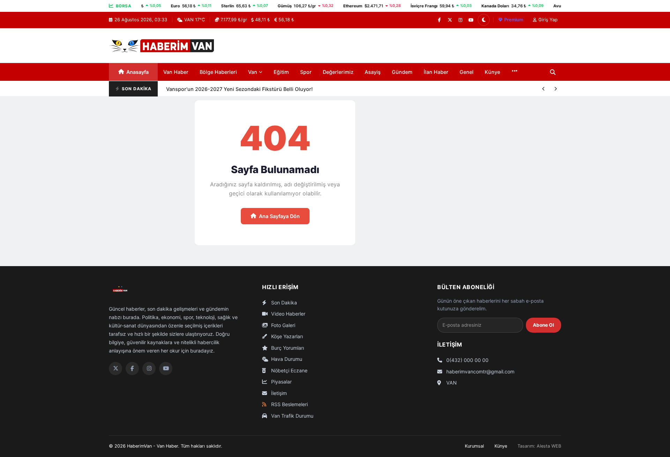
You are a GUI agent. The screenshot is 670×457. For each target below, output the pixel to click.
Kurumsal (474, 446)
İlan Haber (436, 72)
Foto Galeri (282, 325)
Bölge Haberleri (218, 72)
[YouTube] (471, 20)
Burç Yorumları (287, 348)
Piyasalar (281, 382)
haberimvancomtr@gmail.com (479, 371)
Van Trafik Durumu (291, 416)
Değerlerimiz (338, 72)
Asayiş (373, 72)
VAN (451, 383)
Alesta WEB (549, 446)
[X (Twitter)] (450, 20)
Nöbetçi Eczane (288, 370)
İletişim (278, 393)
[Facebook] (439, 20)
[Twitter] (115, 368)
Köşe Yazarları (286, 336)
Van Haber (175, 72)
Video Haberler (287, 314)
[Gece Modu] (484, 20)
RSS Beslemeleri (289, 404)
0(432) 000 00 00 (467, 360)
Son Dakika (283, 302)
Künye (492, 72)
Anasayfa (137, 72)
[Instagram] (460, 20)
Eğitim (281, 72)
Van (252, 72)
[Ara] (553, 72)
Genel (467, 72)
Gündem (402, 72)
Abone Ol (543, 325)
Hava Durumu (286, 359)
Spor (306, 72)
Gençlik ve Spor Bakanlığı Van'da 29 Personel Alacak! (230, 96)
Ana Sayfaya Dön (279, 216)
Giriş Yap (548, 19)
